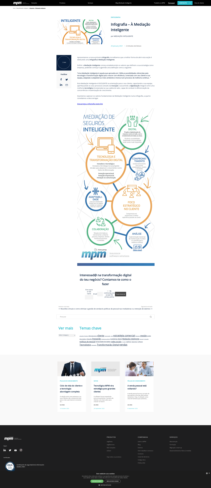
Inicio (14, 8)
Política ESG (141, 463)
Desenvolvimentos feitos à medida (180, 451)
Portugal (171, 3)
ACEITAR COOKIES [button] (97, 481)
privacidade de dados (103, 342)
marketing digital (116, 339)
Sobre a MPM (142, 441)
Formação (173, 445)
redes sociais (116, 341)
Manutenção (173, 441)
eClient (109, 451)
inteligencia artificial (105, 339)
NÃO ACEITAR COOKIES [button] (113, 481)
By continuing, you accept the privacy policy (109, 294)
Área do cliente (199, 3)
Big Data (86, 336)
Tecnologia (85, 344)
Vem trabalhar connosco (145, 451)
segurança (134, 342)
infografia (89, 339)
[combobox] (207, 473)
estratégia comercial (124, 335)
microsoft (142, 339)
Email (95, 294)
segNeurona (110, 445)
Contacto (140, 454)
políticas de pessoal (87, 341)
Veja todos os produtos (114, 457)
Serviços (90, 3)
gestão (143, 335)
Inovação (96, 338)
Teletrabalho (94, 345)
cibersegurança (92, 336)
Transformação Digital (108, 344)
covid (112, 336)
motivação (146, 339)
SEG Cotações (111, 448)
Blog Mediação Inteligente (124, 3)
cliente (100, 335)
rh (122, 341)
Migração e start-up (176, 448)
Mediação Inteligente (130, 339)
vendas (123, 344)
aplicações (82, 336)
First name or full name (89, 292)
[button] (105, 485)
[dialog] (105, 479)
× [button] (209, 473)
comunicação (107, 336)
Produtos (62, 3)
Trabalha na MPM (159, 3)
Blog (139, 445)
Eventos (140, 448)
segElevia (128, 342)
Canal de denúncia (143, 457)
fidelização (137, 336)
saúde (124, 341)
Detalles (126, 477)
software (140, 342)
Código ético (142, 460)
